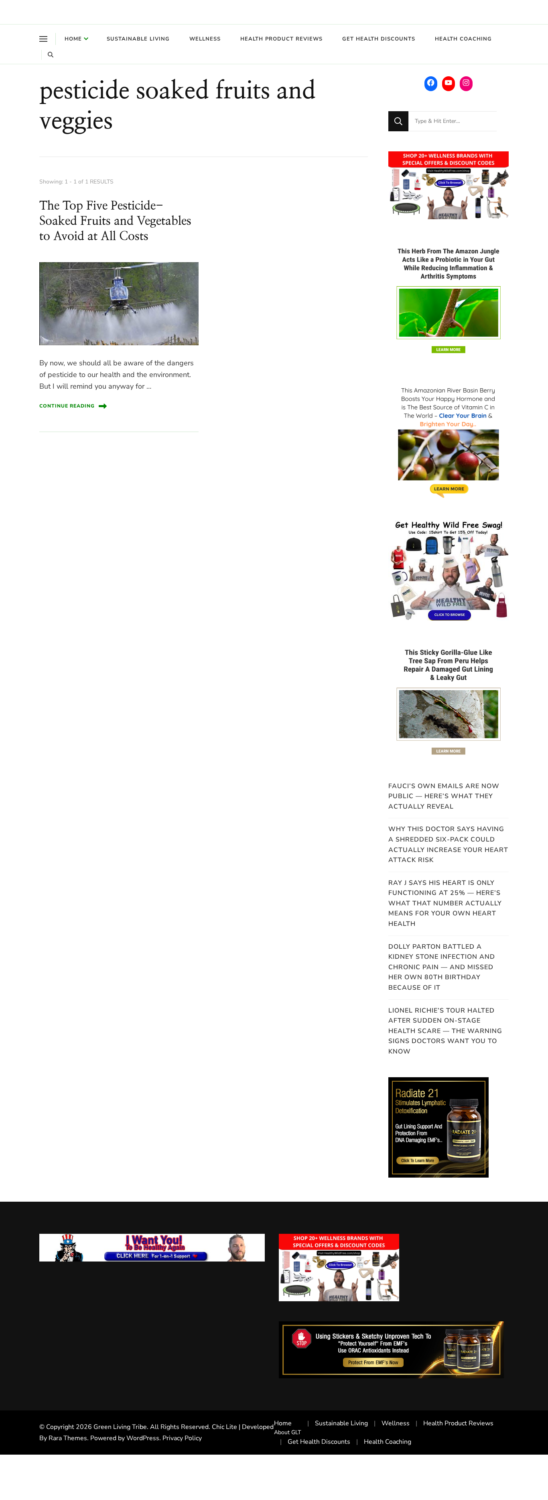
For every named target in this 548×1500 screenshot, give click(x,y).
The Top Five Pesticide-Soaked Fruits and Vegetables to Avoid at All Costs (115, 221)
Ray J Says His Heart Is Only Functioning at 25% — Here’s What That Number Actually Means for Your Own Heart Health (445, 903)
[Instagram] (466, 82)
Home (73, 39)
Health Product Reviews (281, 39)
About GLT (287, 1432)
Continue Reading (67, 406)
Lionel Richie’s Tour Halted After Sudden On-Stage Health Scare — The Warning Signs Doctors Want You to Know (445, 1031)
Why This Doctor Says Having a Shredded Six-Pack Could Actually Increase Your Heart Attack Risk (448, 844)
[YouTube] (448, 82)
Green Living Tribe (120, 1427)
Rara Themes (68, 1438)
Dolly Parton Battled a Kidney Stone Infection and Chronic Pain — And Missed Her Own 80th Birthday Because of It (441, 967)
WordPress (142, 1438)
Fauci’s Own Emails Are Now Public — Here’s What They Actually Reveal (443, 796)
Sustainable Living (138, 39)
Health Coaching (463, 39)
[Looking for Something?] (452, 121)
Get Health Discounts (378, 39)
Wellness (205, 39)
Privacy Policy (182, 1438)
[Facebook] (430, 82)
